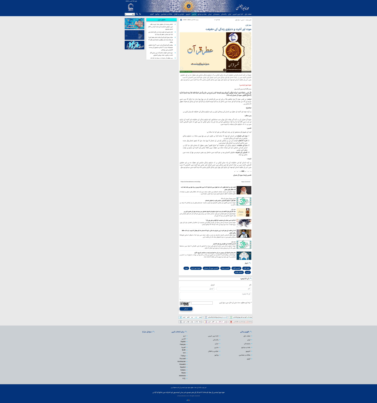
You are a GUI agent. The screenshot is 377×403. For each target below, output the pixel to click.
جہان (210, 14)
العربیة (183, 347)
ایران (229, 14)
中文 (184, 378)
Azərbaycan (182, 361)
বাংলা (184, 353)
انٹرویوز (188, 14)
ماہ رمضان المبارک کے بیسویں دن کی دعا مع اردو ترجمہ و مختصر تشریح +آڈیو (215, 253)
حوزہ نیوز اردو (195, 268)
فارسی (184, 339)
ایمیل (213, 285)
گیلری (152, 14)
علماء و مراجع (202, 14)
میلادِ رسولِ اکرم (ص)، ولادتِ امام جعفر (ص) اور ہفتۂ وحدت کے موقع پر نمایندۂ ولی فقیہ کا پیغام (161, 39)
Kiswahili (182, 364)
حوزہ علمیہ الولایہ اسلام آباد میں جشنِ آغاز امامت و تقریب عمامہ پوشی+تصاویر (161, 54)
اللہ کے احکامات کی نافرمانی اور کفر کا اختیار (224, 244)
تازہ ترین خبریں (238, 14)
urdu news (238, 272)
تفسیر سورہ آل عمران (211, 268)
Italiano (183, 370)
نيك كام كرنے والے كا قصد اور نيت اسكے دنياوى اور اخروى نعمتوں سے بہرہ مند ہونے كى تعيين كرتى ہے (210, 211)
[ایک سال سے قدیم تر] (244, 190)
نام (250, 285)
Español (183, 367)
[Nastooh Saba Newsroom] (188, 400)
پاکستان (223, 14)
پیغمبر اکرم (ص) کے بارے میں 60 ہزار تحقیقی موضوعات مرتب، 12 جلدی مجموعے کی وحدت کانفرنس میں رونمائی (161, 47)
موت (186, 268)
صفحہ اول (248, 14)
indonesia (182, 376)
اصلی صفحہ (248, 20)
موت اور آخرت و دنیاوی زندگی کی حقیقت (228, 29)
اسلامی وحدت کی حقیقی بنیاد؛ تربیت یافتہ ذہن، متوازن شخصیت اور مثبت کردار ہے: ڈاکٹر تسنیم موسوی (160, 26)
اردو (184, 336)
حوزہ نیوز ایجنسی (245, 85)
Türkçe (183, 356)
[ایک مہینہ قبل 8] (244, 223)
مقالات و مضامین (166, 14)
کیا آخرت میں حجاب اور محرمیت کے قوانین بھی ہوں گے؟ (221, 220)
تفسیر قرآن (236, 268)
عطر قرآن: (248, 25)
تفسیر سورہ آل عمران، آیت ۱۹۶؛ (228, 198)
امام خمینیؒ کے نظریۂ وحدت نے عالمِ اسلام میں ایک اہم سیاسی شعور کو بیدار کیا (160, 33)
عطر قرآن (237, 20)
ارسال (186, 309)
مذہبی (194, 14)
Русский (183, 359)
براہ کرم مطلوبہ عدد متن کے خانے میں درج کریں (235, 303)
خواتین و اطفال (179, 14)
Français (183, 344)
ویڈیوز (157, 14)
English (183, 342)
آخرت (247, 272)
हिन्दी (184, 350)
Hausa (183, 373)
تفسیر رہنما (225, 268)
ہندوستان (216, 14)
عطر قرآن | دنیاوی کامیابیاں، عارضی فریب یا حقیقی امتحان (220, 200)
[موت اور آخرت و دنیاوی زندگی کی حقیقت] (215, 52)
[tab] (161, 19)
